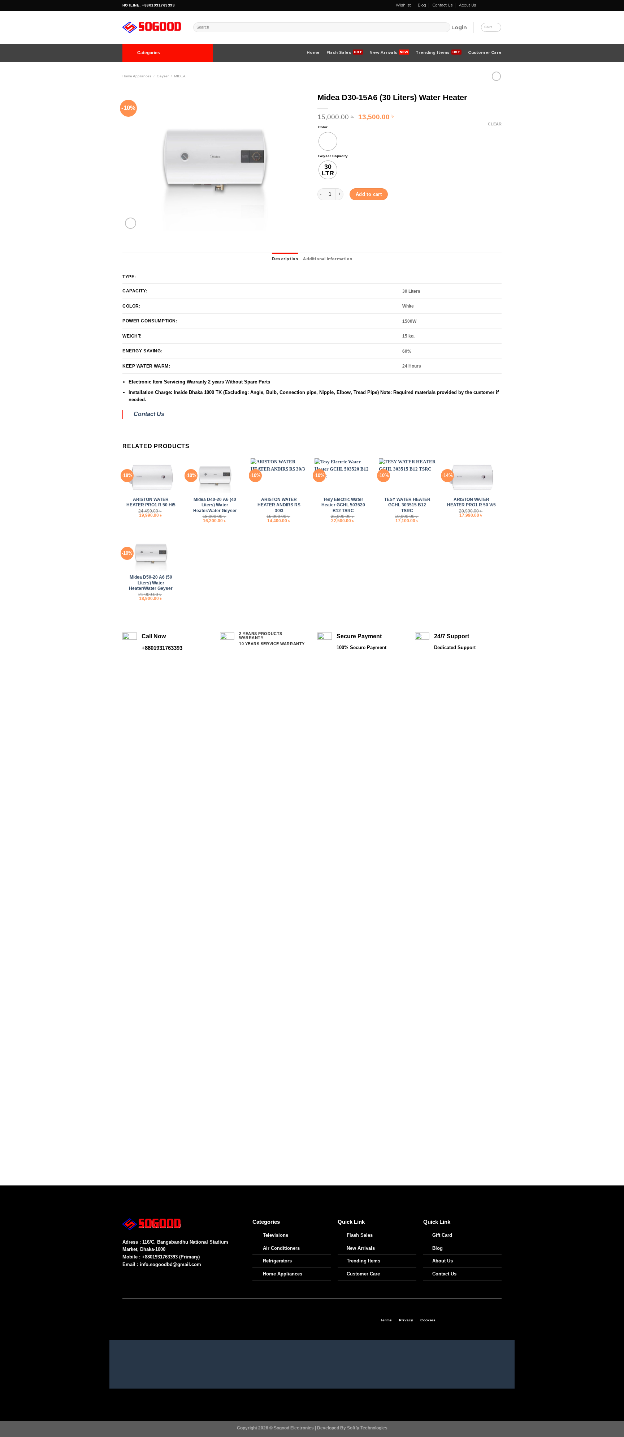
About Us (467, 5)
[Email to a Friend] (344, 218)
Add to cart (369, 194)
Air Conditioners (281, 1248)
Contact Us (442, 5)
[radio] (328, 141)
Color (323, 127)
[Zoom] (130, 223)
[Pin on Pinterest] (354, 218)
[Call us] (493, 6)
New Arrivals (383, 52)
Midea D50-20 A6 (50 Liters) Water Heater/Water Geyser (151, 582)
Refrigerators (277, 1261)
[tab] (285, 259)
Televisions (275, 1235)
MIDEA (180, 76)
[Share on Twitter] (333, 218)
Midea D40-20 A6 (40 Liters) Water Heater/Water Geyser (215, 504)
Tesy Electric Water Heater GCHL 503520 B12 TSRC (343, 504)
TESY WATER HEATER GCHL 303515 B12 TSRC (407, 504)
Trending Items (433, 52)
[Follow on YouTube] (498, 6)
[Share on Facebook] (323, 218)
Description (285, 259)
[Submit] (445, 27)
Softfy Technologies (367, 1427)
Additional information (327, 259)
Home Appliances (136, 76)
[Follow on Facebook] (482, 6)
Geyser (163, 76)
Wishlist (403, 5)
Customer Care (485, 52)
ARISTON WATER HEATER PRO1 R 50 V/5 (471, 502)
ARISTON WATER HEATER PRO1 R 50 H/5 (151, 502)
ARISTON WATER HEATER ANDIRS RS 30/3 (278, 504)
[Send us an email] (487, 6)
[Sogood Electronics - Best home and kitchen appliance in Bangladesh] (152, 27)
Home (313, 52)
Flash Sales (338, 52)
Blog (422, 5)
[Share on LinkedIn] (365, 218)
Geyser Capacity (333, 156)
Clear (495, 124)
